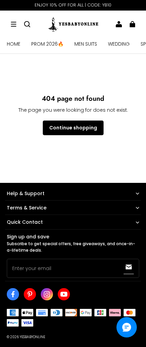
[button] (13, 24)
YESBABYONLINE (32, 337)
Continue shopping (73, 127)
